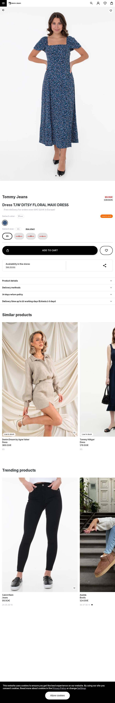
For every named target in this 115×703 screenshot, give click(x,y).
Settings (81, 688)
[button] (57, 280)
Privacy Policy (59, 688)
